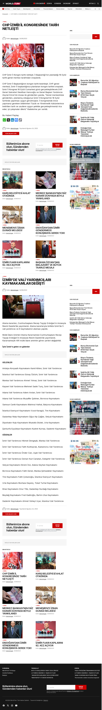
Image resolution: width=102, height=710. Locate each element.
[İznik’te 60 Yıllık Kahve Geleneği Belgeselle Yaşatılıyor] (73, 119)
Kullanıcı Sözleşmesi (73, 691)
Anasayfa (5, 14)
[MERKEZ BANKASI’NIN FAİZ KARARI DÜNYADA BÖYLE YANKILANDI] (51, 180)
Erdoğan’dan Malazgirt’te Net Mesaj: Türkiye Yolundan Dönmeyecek (82, 68)
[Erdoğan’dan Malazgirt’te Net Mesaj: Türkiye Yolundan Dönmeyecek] (73, 130)
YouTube (7, 9)
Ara (71, 30)
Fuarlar (70, 9)
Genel (5, 21)
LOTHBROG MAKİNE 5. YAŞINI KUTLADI (43, 673)
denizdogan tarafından (78, 160)
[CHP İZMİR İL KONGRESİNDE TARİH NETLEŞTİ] (17, 560)
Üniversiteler (60, 9)
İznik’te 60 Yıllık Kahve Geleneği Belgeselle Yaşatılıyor (81, 63)
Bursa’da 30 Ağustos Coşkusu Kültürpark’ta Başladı (80, 49)
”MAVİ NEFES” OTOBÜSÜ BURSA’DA (42, 677)
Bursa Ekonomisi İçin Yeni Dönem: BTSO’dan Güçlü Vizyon (81, 53)
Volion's (45, 700)
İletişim (4, 675)
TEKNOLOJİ (34, 668)
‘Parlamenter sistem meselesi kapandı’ (87, 677)
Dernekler (37, 9)
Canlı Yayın (16, 9)
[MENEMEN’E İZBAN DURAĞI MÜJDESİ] (17, 214)
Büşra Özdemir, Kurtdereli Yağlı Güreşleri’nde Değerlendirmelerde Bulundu (81, 59)
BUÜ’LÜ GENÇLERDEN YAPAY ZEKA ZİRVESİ (44, 670)
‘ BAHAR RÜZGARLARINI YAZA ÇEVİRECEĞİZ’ (45, 675)
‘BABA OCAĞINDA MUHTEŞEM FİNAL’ (86, 675)
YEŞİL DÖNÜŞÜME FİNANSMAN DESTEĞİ (87, 670)
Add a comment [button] (12, 133)
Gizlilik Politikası (7, 673)
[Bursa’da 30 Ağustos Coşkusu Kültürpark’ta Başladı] (73, 82)
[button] (3, 3)
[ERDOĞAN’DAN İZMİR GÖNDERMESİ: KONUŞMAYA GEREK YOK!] (51, 214)
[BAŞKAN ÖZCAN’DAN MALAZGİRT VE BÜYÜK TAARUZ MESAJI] (51, 249)
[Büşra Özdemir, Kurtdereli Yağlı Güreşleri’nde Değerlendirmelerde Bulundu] (73, 105)
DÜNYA (77, 668)
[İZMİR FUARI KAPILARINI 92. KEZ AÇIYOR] (17, 249)
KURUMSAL (5, 668)
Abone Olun (57, 145)
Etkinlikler (79, 9)
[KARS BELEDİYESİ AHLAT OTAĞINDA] (17, 180)
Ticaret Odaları (48, 9)
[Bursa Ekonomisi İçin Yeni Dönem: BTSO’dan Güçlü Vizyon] (73, 93)
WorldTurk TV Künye (8, 670)
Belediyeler (27, 9)
